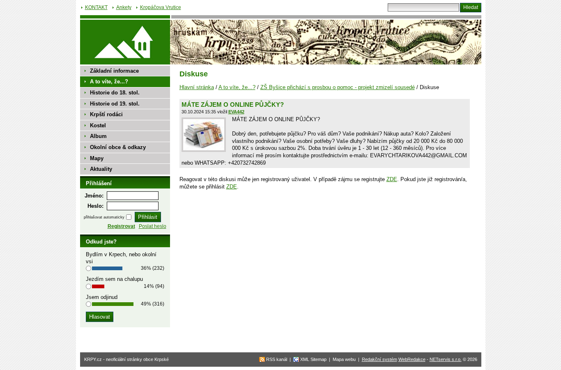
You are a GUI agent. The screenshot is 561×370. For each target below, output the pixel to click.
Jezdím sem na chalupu (114, 279)
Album (98, 136)
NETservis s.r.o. (446, 359)
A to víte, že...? (236, 87)
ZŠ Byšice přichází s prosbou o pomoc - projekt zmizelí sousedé (337, 87)
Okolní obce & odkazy (118, 147)
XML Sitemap (313, 359)
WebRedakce (411, 359)
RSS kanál (276, 359)
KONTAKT (96, 7)
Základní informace (114, 71)
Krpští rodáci (106, 114)
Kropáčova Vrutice (160, 7)
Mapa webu (344, 359)
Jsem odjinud (101, 297)
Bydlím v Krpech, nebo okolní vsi (121, 257)
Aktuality (101, 169)
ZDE (391, 179)
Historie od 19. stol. (115, 104)
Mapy (96, 158)
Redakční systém (379, 359)
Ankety (123, 7)
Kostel (98, 125)
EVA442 (236, 111)
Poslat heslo (152, 226)
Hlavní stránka (196, 87)
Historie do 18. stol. (115, 93)
